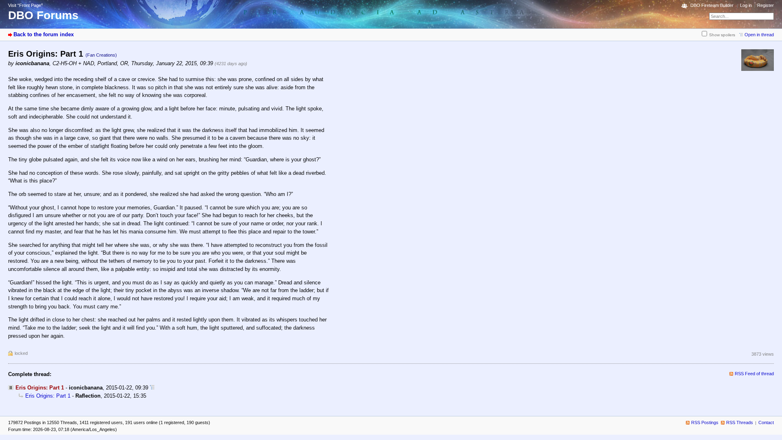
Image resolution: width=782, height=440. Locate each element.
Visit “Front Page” (25, 5)
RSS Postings (704, 422)
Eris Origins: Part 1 (47, 396)
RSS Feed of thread (754, 373)
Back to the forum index (43, 34)
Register (765, 5)
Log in (746, 5)
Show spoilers (722, 35)
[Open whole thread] (152, 388)
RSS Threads (739, 422)
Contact (766, 422)
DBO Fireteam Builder (712, 5)
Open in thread (759, 34)
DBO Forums (43, 15)
